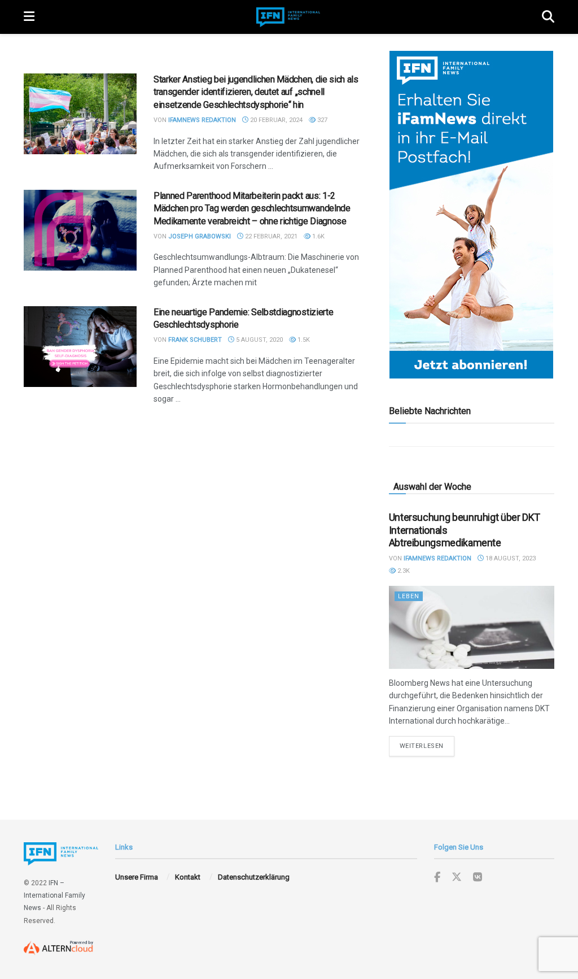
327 (321, 120)
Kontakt (187, 877)
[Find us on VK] (477, 877)
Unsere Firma (136, 877)
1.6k (317, 236)
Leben (408, 596)
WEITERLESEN (427, 746)
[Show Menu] (29, 17)
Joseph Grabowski (199, 236)
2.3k (403, 571)
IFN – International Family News (54, 895)
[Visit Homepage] (288, 17)
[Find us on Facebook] (437, 877)
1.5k (303, 339)
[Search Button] (548, 17)
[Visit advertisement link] (471, 214)
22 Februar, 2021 (270, 236)
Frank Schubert (195, 339)
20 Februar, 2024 (275, 120)
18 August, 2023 (510, 558)
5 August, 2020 (258, 339)
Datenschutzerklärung (254, 877)
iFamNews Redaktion (202, 120)
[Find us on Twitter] (457, 877)
